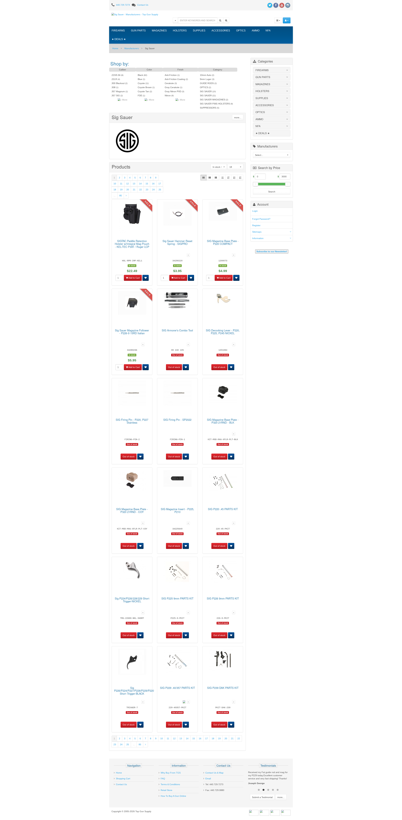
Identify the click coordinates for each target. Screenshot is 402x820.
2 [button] (263, 789)
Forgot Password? (261, 219)
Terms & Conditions (170, 784)
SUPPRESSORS (208, 107)
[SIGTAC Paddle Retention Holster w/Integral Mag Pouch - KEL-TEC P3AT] (132, 218)
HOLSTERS (180, 30)
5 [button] (277, 789)
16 (153, 183)
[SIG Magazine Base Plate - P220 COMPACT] (223, 211)
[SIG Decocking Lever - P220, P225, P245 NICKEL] (222, 299)
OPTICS (241, 30)
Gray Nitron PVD (173, 91)
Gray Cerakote (172, 87)
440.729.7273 (123, 5)
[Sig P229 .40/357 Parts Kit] (177, 661)
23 (147, 189)
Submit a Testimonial (262, 797)
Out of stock (174, 367)
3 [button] (268, 789)
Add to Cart (134, 278)
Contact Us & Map (214, 772)
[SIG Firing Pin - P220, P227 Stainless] (132, 393)
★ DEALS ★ (119, 39)
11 (121, 183)
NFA (268, 30)
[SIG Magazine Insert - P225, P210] (177, 479)
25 (160, 189)
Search (271, 191)
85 (120, 195)
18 (115, 189)
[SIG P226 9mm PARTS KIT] (223, 572)
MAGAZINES (159, 30)
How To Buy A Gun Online (173, 796)
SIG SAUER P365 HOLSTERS (215, 103)
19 (121, 189)
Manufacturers (131, 48)
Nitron (168, 95)
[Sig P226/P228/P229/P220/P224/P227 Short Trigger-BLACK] (132, 662)
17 (159, 183)
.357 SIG (115, 95)
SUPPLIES (199, 30)
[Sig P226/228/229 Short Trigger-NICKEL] (132, 570)
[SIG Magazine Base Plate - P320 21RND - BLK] (223, 392)
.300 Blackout (118, 83)
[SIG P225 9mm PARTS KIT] (177, 572)
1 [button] (258, 789)
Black (140, 75)
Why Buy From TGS (171, 772)
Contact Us (142, 5)
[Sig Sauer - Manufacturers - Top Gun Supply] (134, 14)
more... (237, 117)
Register (256, 225)
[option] (268, 778)
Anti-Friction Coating (175, 79)
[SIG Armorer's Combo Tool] (177, 300)
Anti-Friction (171, 75)
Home (115, 48)
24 (153, 189)
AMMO (255, 30)
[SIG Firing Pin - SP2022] (177, 393)
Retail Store (166, 790)
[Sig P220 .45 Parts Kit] (223, 481)
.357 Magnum (118, 91)
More (124, 99)
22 (140, 189)
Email (208, 778)
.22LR (114, 79)
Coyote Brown (145, 87)
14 (140, 183)
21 (134, 189)
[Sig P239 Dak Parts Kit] (223, 660)
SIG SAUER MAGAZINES (212, 99)
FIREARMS (118, 30)
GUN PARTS (138, 30)
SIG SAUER (206, 91)
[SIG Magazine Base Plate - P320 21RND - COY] (132, 480)
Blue (140, 79)
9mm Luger (205, 79)
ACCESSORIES (221, 30)
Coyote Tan (143, 91)
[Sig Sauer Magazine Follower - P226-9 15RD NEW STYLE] (132, 303)
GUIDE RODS (207, 83)
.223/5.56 (115, 75)
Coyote (141, 83)
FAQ (163, 778)
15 (147, 183)
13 (134, 183)
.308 (113, 87)
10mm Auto (205, 75)
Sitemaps (256, 232)
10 (115, 183)
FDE (140, 95)
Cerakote (169, 83)
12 (127, 183)
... (114, 195)
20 (127, 189)
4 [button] (272, 789)
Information (257, 238)
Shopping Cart (123, 778)
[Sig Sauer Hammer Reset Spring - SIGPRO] (177, 214)
